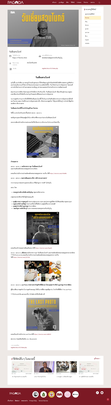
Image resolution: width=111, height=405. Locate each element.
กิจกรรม (86, 2)
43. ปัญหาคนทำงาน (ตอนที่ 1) (19, 376)
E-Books (79, 2)
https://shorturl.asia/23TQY (21, 257)
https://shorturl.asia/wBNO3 (42, 334)
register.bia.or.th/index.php (50, 68)
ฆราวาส (87, 32)
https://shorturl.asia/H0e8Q (58, 173)
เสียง (67, 2)
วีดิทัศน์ (73, 2)
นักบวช (86, 25)
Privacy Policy (33, 401)
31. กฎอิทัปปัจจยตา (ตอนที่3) (86, 376)
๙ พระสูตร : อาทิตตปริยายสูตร (64, 376)
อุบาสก (86, 29)
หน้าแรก (54, 2)
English (87, 40)
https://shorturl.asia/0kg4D (43, 248)
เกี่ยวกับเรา (10, 401)
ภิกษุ (86, 21)
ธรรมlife (87, 43)
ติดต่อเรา (17, 401)
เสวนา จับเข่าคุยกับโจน (40, 376)
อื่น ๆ (86, 36)
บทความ (92, 2)
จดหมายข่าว (24, 401)
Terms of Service (43, 401)
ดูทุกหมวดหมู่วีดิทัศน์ (89, 14)
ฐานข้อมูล (61, 2)
